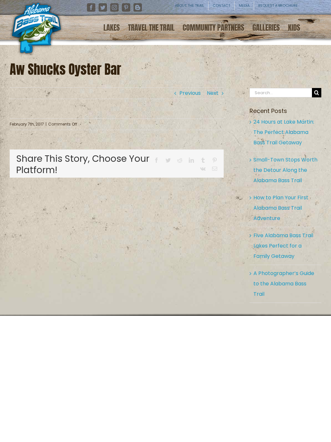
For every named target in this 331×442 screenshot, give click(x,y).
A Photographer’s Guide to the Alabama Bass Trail (283, 284)
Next (213, 93)
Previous (190, 93)
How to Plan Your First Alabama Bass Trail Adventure (280, 208)
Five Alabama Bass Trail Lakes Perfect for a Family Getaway (283, 246)
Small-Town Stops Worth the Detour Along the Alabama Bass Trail (285, 170)
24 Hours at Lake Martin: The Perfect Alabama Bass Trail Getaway (283, 132)
